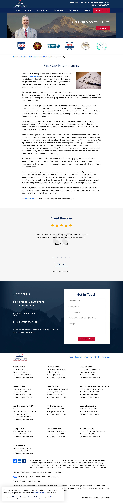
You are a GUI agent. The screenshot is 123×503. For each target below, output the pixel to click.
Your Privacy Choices (25, 477)
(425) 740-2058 (25, 394)
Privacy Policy (88, 357)
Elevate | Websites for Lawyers (95, 498)
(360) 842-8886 (92, 394)
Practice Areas (58, 10)
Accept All (10, 497)
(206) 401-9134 (25, 417)
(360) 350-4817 (58, 394)
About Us (28, 10)
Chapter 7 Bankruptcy (44, 57)
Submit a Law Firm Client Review (61, 271)
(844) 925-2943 (100, 5)
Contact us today (29, 198)
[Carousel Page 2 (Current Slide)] (57, 257)
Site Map (97, 357)
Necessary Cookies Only (29, 497)
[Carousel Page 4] (66, 257)
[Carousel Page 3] (61, 257)
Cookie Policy (40, 477)
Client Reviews (73, 10)
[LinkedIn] (19, 461)
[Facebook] (15, 461)
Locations (87, 10)
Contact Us (99, 10)
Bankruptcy (32, 57)
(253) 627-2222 (92, 375)
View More (61, 264)
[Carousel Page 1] (53, 257)
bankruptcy (34, 76)
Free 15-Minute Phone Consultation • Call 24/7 (90, 2)
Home (18, 10)
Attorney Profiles (42, 10)
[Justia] (24, 461)
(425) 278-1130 (58, 375)
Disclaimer (78, 357)
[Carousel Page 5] (70, 257)
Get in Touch (86, 294)
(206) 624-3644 (25, 375)
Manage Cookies (52, 477)
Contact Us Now (86, 339)
